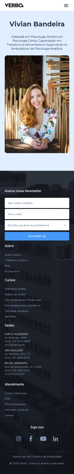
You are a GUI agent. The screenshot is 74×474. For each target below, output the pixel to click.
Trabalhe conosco (16, 260)
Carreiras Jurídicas (16, 311)
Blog (7, 265)
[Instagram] (19, 438)
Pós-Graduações (15, 404)
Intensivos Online (15, 288)
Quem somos (13, 254)
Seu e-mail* (15, 212)
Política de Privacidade (48, 456)
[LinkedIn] (55, 438)
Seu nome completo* (21, 201)
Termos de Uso (21, 456)
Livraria (9, 415)
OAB (7, 398)
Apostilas (10, 316)
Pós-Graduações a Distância (22, 305)
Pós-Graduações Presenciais (23, 299)
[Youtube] (43, 438)
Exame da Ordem (15, 294)
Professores (12, 271)
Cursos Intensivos (16, 393)
